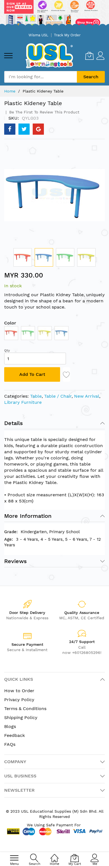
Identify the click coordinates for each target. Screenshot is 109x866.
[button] (22, 257)
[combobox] (40, 77)
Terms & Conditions (25, 708)
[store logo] (49, 55)
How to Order (19, 690)
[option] (11, 333)
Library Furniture (23, 402)
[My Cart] (89, 55)
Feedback (14, 735)
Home (9, 91)
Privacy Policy (19, 699)
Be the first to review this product (43, 112)
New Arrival (86, 396)
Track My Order (67, 35)
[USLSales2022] (54, 15)
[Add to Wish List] (66, 374)
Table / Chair (58, 396)
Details (13, 423)
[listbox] (54, 334)
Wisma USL (38, 35)
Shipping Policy (20, 717)
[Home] (54, 855)
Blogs (10, 726)
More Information (27, 516)
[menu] (8, 55)
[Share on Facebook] (9, 129)
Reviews (15, 561)
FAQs (9, 744)
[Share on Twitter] (24, 129)
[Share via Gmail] (38, 129)
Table (36, 396)
